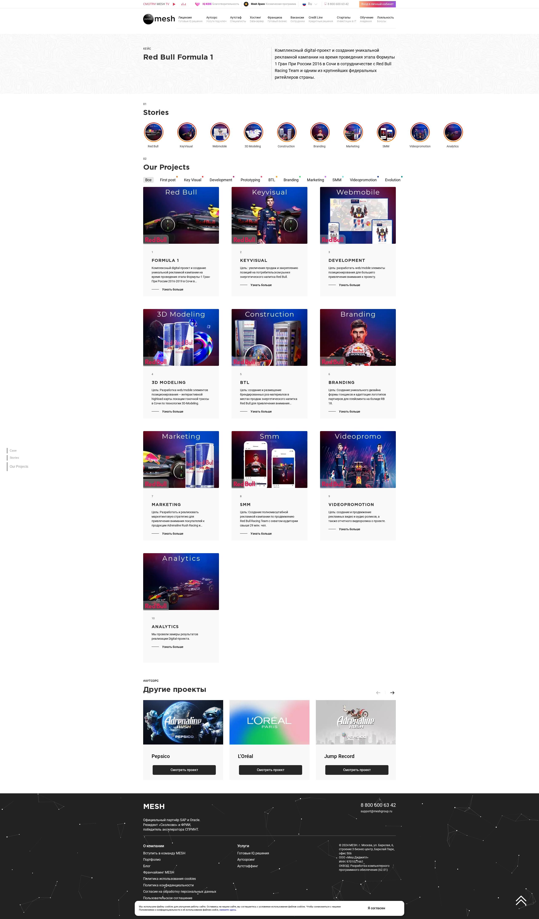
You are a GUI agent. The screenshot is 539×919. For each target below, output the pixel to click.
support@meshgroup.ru (376, 811)
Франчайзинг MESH (158, 872)
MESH (154, 806)
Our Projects (19, 466)
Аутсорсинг (246, 860)
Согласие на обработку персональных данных (179, 892)
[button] (392, 692)
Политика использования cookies (169, 879)
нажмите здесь (227, 909)
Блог (147, 866)
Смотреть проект (184, 770)
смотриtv (156, 4)
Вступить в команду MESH (164, 853)
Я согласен (376, 908)
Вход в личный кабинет (377, 4)
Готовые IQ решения (253, 853)
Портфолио (152, 860)
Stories (14, 457)
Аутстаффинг (247, 866)
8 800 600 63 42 (378, 805)
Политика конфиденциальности (168, 885)
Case (13, 450)
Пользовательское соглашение (167, 898)
